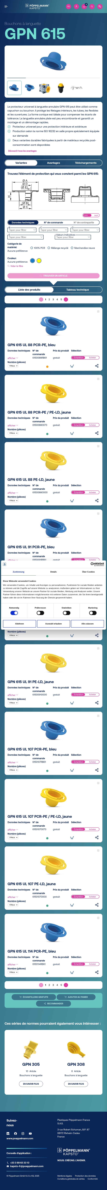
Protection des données (85, 1176)
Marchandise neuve (84, 248)
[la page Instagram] (23, 1133)
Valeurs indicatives (65, 235)
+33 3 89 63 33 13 (19, 1162)
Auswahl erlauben (53, 624)
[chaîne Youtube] (31, 1133)
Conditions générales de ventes (71, 1179)
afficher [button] (12, 358)
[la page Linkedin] (9, 1133)
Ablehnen (19, 624)
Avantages (53, 162)
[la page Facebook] (16, 1133)
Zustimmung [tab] (18, 572)
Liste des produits (29, 289)
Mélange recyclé (59, 248)
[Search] (92, 6)
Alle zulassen (87, 624)
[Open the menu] (6, 6)
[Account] (76, 6)
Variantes (21, 162)
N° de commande (53, 222)
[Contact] (99, 6)
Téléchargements (86, 162)
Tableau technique (77, 289)
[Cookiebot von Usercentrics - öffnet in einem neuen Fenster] (92, 564)
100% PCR (39, 248)
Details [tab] (53, 572)
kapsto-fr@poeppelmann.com (26, 1166)
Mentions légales (64, 1176)
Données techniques (23, 222)
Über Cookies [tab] (88, 572)
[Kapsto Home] (37, 6)
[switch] (40, 613)
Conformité (93, 1179)
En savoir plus (31, 1084)
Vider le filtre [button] (16, 266)
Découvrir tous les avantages (22, 151)
